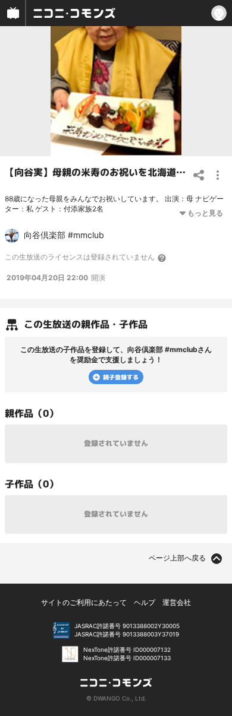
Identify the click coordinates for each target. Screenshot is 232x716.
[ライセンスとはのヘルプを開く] (162, 257)
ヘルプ (144, 602)
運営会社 (176, 602)
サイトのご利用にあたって (84, 602)
